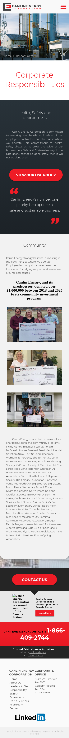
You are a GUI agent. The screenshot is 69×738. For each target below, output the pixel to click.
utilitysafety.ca (38, 652)
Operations (17, 697)
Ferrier (14, 708)
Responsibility (24, 55)
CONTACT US (34, 579)
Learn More (45, 613)
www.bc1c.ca (35, 655)
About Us (15, 682)
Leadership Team (20, 686)
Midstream (16, 704)
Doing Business (19, 700)
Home (8, 55)
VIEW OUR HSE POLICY (36, 175)
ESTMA (14, 693)
